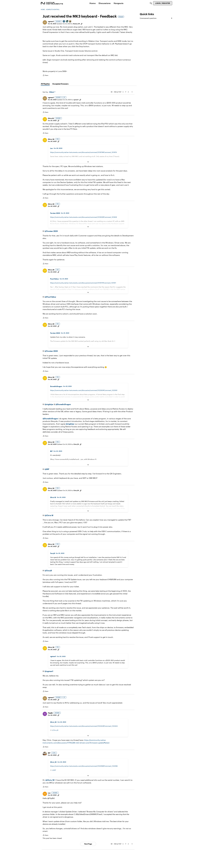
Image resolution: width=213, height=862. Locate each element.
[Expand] (88, 162)
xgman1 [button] (51, 21)
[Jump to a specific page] (132, 92)
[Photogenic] (64, 21)
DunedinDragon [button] (56, 386)
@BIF (47, 469)
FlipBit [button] (50, 713)
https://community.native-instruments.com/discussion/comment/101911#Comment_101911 (83, 283)
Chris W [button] (51, 118)
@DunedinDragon (63, 404)
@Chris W (49, 515)
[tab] (45, 84)
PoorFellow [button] (54, 279)
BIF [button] (51, 451)
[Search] (151, 3)
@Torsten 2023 (51, 231)
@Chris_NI (49, 780)
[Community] (52, 3)
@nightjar (49, 404)
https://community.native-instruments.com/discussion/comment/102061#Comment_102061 (83, 390)
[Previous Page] (123, 92)
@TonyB (48, 570)
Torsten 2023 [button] (55, 213)
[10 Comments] (67, 21)
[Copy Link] (81, 24)
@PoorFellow (50, 297)
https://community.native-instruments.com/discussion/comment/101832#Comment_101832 (83, 217)
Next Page (88, 844)
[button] (45, 22)
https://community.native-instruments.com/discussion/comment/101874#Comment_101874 (83, 152)
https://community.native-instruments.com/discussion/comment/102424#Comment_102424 (84, 726)
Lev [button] (51, 148)
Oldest (51, 92)
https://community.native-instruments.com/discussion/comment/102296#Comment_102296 (84, 766)
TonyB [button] (52, 553)
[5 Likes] (70, 21)
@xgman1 (49, 671)
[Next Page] (128, 92)
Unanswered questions (156, 18)
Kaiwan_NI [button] (76, 23)
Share (45, 75)
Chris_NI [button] (51, 139)
